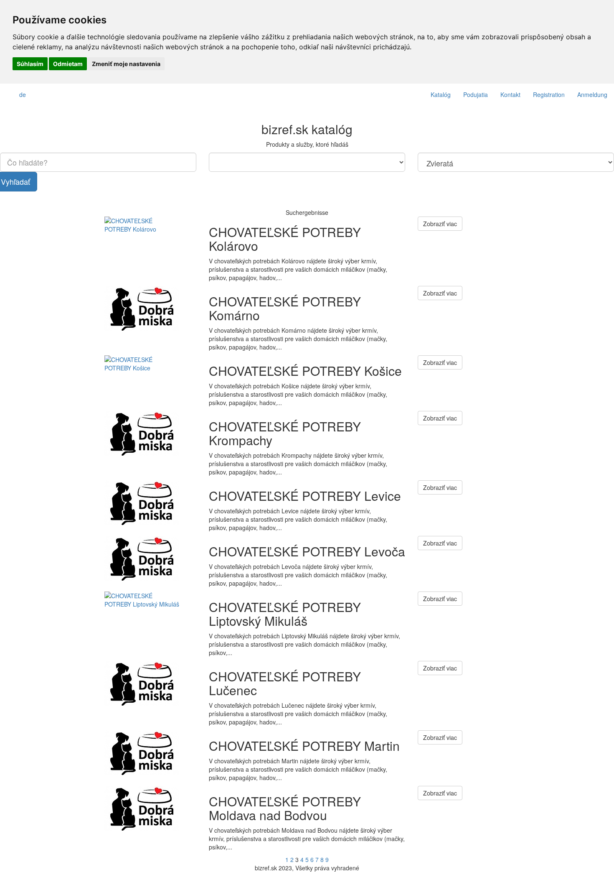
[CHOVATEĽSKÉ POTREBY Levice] (150, 503)
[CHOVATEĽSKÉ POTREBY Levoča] (150, 558)
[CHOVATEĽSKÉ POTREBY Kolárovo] (150, 239)
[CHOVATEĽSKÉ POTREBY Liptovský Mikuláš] (150, 614)
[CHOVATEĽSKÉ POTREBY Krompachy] (150, 433)
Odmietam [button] (68, 63)
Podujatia (475, 94)
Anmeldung (592, 94)
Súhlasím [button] (30, 63)
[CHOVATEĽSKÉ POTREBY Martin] (150, 753)
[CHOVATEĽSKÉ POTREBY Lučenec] (150, 683)
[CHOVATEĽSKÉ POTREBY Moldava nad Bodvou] (150, 808)
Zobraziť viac (440, 223)
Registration (549, 94)
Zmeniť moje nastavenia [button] (126, 63)
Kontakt (510, 94)
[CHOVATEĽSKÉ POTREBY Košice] (150, 378)
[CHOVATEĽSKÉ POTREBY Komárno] (150, 308)
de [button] (22, 94)
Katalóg (441, 94)
